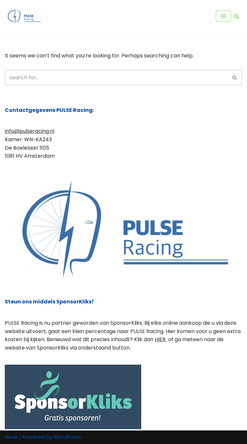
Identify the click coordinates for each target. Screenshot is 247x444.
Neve (11, 437)
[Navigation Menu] (223, 16)
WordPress (67, 437)
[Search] (236, 16)
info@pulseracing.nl (29, 131)
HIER (161, 339)
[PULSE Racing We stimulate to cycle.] (24, 16)
